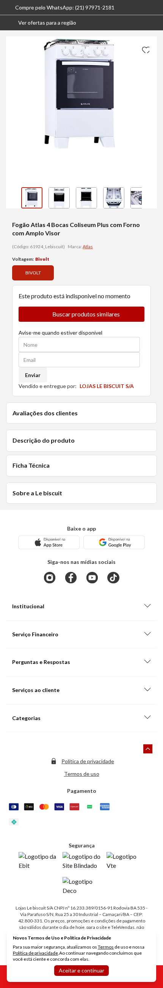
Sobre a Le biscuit (37, 492)
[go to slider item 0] (31, 197)
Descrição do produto (44, 440)
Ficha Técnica (31, 465)
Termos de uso (81, 773)
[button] (41, 22)
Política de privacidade (87, 761)
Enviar (33, 375)
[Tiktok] (113, 577)
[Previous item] (13, 197)
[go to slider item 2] (86, 197)
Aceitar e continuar (81, 970)
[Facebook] (71, 577)
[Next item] (149, 197)
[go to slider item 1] (59, 197)
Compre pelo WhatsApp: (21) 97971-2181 (64, 7)
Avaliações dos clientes (45, 412)
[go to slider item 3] (113, 197)
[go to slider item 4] (141, 197)
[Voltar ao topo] (147, 748)
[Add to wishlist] (145, 48)
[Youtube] (92, 577)
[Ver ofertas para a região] (154, 23)
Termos (106, 947)
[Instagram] (50, 577)
